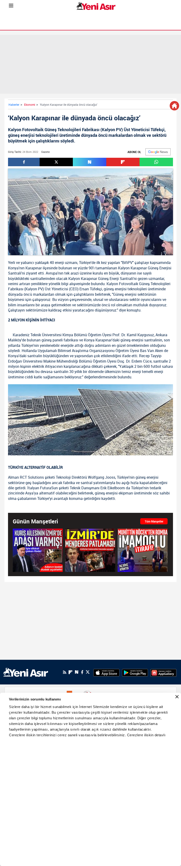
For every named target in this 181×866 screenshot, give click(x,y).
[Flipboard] (70, 672)
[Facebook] (82, 672)
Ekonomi (29, 104)
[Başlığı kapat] (177, 696)
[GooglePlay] (135, 672)
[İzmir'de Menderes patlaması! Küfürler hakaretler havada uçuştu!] (90, 550)
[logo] (25, 672)
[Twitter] (88, 672)
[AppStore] (106, 672)
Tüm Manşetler (154, 521)
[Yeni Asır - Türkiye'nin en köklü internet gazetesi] (96, 6)
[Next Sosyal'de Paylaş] (89, 162)
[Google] (158, 151)
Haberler (13, 104)
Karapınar (33, 268)
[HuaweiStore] (163, 672)
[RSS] (64, 672)
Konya (13, 268)
